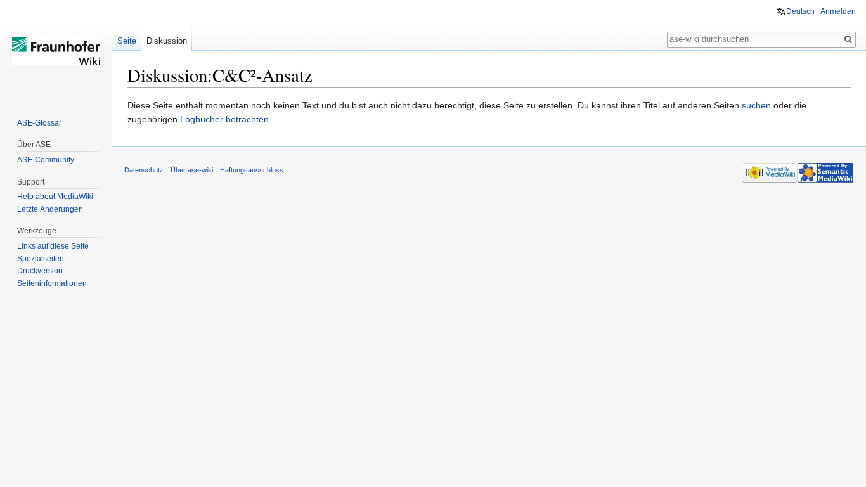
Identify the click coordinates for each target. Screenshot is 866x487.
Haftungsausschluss (251, 170)
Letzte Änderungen (50, 209)
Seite (126, 41)
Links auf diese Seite (53, 246)
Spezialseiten (40, 258)
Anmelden (838, 11)
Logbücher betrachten (224, 119)
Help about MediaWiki (55, 196)
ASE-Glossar (39, 123)
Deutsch (800, 11)
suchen (756, 105)
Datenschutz (144, 170)
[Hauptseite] (56, 50)
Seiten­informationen (52, 283)
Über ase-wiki (192, 170)
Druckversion (40, 270)
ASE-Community (45, 159)
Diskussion (166, 41)
